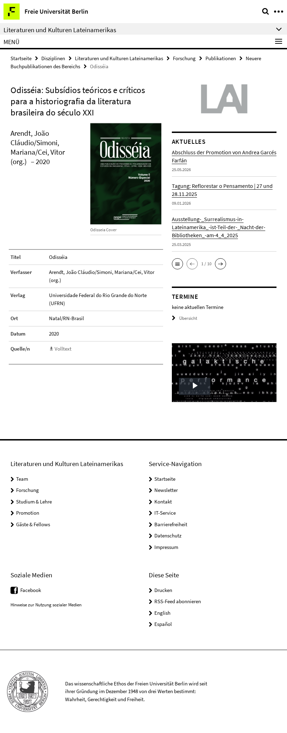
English (162, 612)
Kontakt (163, 501)
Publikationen (220, 58)
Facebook (30, 590)
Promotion (27, 512)
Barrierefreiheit (170, 524)
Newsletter (166, 490)
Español (163, 624)
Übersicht (188, 318)
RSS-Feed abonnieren (177, 601)
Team (22, 478)
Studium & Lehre (34, 501)
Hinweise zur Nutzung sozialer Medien (46, 605)
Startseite (20, 58)
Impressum (166, 547)
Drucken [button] (163, 590)
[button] (177, 264)
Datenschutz (167, 535)
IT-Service (165, 512)
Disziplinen (53, 58)
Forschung (184, 58)
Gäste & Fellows (33, 524)
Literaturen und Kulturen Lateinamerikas (119, 58)
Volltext (63, 348)
